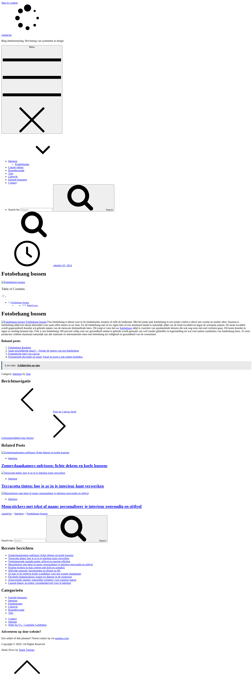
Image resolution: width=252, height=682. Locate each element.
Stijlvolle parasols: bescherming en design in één (34, 570)
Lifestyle (13, 176)
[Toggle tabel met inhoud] (4, 296)
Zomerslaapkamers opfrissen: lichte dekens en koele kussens (54, 465)
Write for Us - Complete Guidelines (27, 624)
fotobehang (126, 328)
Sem (28, 373)
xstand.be (6, 35)
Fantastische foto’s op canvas (24, 353)
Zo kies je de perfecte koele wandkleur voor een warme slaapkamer (44, 573)
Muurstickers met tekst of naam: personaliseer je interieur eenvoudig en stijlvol (71, 506)
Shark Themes (26, 649)
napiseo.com (62, 638)
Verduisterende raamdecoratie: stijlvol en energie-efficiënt (39, 561)
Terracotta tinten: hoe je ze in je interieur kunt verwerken (52, 486)
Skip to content (9, 2)
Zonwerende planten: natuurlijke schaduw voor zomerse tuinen (42, 579)
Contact (12, 182)
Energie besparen (17, 179)
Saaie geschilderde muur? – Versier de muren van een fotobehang (43, 350)
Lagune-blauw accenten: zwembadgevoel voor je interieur (39, 583)
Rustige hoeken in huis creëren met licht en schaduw (36, 567)
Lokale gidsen (15, 167)
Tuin (10, 173)
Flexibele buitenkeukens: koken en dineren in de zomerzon (40, 576)
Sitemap (12, 621)
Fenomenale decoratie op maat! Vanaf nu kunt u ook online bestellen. (45, 356)
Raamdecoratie (16, 170)
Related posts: (32, 305)
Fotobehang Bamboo (19, 347)
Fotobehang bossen (20, 302)
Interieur (12, 161)
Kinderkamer (22, 164)
